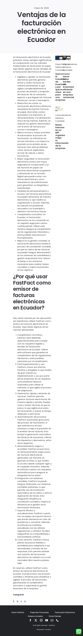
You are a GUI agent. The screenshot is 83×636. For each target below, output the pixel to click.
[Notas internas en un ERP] (59, 107)
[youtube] (46, 620)
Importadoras (62, 64)
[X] (17, 601)
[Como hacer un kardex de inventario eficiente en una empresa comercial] (67, 56)
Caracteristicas (63, 115)
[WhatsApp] (21, 601)
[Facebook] (14, 601)
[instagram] (41, 620)
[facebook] (30, 620)
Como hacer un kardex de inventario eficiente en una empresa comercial (68, 85)
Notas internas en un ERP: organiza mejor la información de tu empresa (62, 136)
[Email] (25, 601)
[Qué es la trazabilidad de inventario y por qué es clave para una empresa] (59, 56)
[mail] (52, 620)
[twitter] (36, 620)
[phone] (57, 620)
